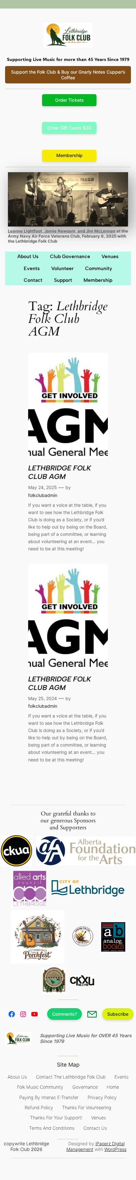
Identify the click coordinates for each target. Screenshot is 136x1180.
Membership (69, 155)
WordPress (115, 1149)
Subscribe (117, 1014)
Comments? (64, 1014)
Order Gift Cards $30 (69, 127)
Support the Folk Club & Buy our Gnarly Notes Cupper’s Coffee (68, 74)
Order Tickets (69, 100)
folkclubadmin (42, 495)
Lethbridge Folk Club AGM (59, 472)
